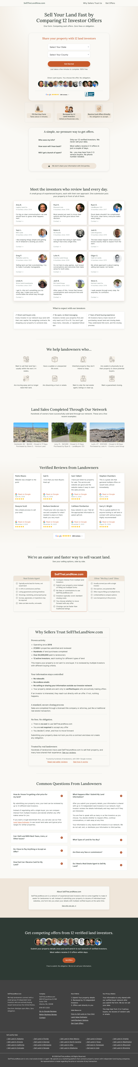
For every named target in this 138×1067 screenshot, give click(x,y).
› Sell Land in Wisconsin (121, 1045)
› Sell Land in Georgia (41, 1042)
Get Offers (110, 3)
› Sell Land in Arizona (14, 1042)
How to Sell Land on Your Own (83, 1014)
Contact (42, 1018)
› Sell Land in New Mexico (69, 1039)
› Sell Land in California (15, 1045)
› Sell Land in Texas (93, 1042)
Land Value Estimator (21, 822)
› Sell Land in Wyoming (121, 1048)
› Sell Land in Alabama (15, 1039)
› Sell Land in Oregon (94, 1039)
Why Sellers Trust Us (92, 3)
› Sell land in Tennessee (95, 1045)
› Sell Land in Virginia (120, 1039)
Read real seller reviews (57, 762)
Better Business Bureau (48, 1014)
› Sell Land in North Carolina (70, 1042)
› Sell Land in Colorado (15, 1048)
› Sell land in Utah (92, 1048)
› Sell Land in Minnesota (42, 1045)
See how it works (80, 762)
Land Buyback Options (79, 1020)
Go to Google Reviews (47, 1011)
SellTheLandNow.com (34, 3)
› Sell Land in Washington (122, 1042)
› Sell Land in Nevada (41, 1048)
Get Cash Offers (77, 1023)
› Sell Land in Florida (41, 1039)
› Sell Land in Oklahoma (68, 1048)
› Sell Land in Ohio (66, 1045)
